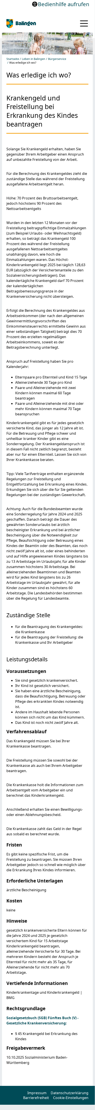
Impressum (37, 1093)
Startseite (12, 59)
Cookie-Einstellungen (70, 1097)
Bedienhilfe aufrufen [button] (63, 4)
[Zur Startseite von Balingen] (36, 23)
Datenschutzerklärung (69, 1093)
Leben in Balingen (33, 59)
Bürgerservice (57, 59)
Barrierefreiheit (36, 1097)
